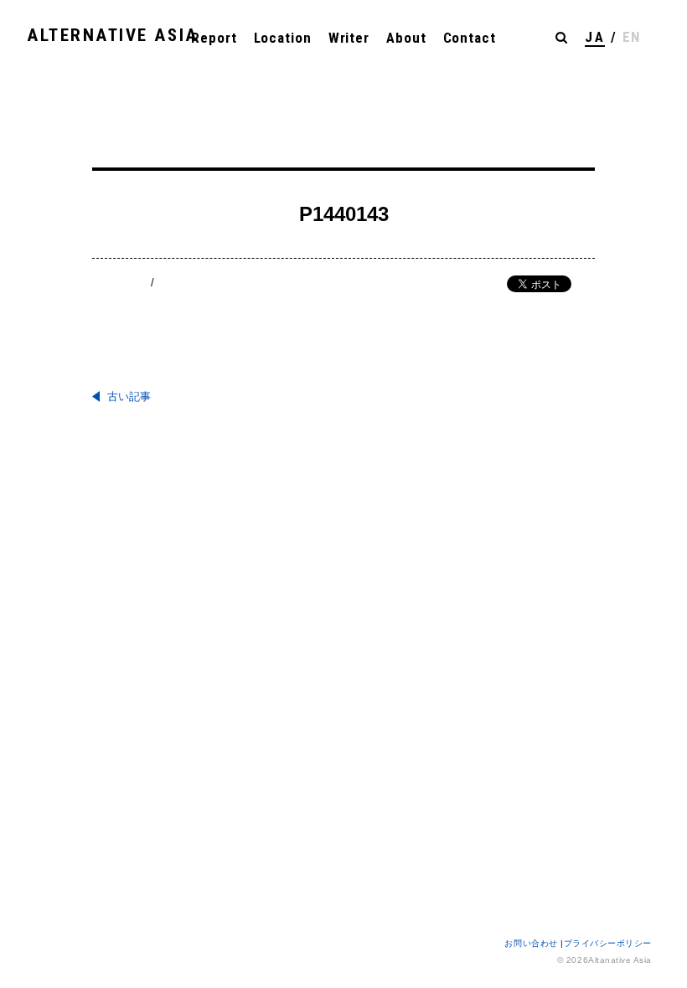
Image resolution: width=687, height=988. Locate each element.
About (406, 37)
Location (283, 37)
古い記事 (129, 396)
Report (213, 37)
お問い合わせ (532, 943)
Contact (469, 37)
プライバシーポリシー (608, 943)
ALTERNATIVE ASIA (113, 35)
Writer (348, 37)
